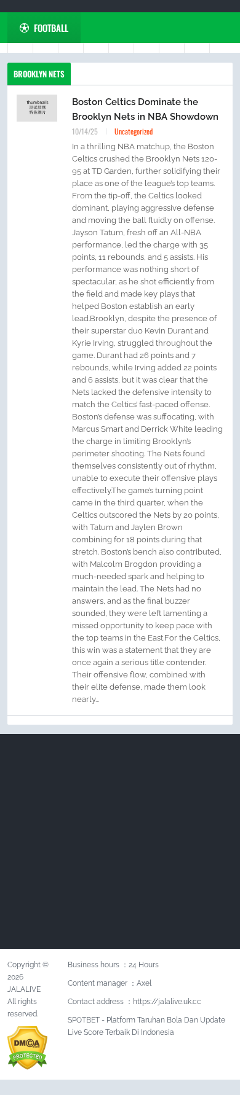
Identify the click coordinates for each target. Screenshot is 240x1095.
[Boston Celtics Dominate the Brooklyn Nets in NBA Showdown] (37, 107)
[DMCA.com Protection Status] (27, 1047)
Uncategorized (133, 131)
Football (51, 27)
